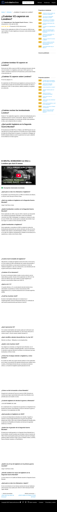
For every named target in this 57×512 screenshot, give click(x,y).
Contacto (41, 502)
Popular (54, 2)
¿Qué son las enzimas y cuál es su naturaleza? (49, 104)
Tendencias (47, 2)
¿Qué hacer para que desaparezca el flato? (47, 84)
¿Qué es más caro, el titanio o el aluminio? (49, 107)
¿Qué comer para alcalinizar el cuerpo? (49, 100)
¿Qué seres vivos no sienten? (47, 97)
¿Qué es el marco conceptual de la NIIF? (48, 94)
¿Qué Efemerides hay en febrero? (48, 47)
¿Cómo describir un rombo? (49, 87)
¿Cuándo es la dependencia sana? (49, 27)
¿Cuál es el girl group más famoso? (48, 24)
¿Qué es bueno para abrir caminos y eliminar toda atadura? (48, 111)
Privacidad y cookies (50, 502)
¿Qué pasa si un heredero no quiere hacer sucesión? (48, 20)
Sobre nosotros (33, 502)
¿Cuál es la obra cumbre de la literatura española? (49, 14)
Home (3, 12)
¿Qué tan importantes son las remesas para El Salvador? (48, 35)
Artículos (40, 2)
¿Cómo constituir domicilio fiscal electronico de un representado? (48, 43)
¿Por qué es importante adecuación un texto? (48, 17)
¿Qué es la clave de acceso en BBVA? (49, 39)
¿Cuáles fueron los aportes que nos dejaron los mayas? (49, 81)
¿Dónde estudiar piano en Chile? (48, 90)
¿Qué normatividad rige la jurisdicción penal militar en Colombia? (49, 31)
